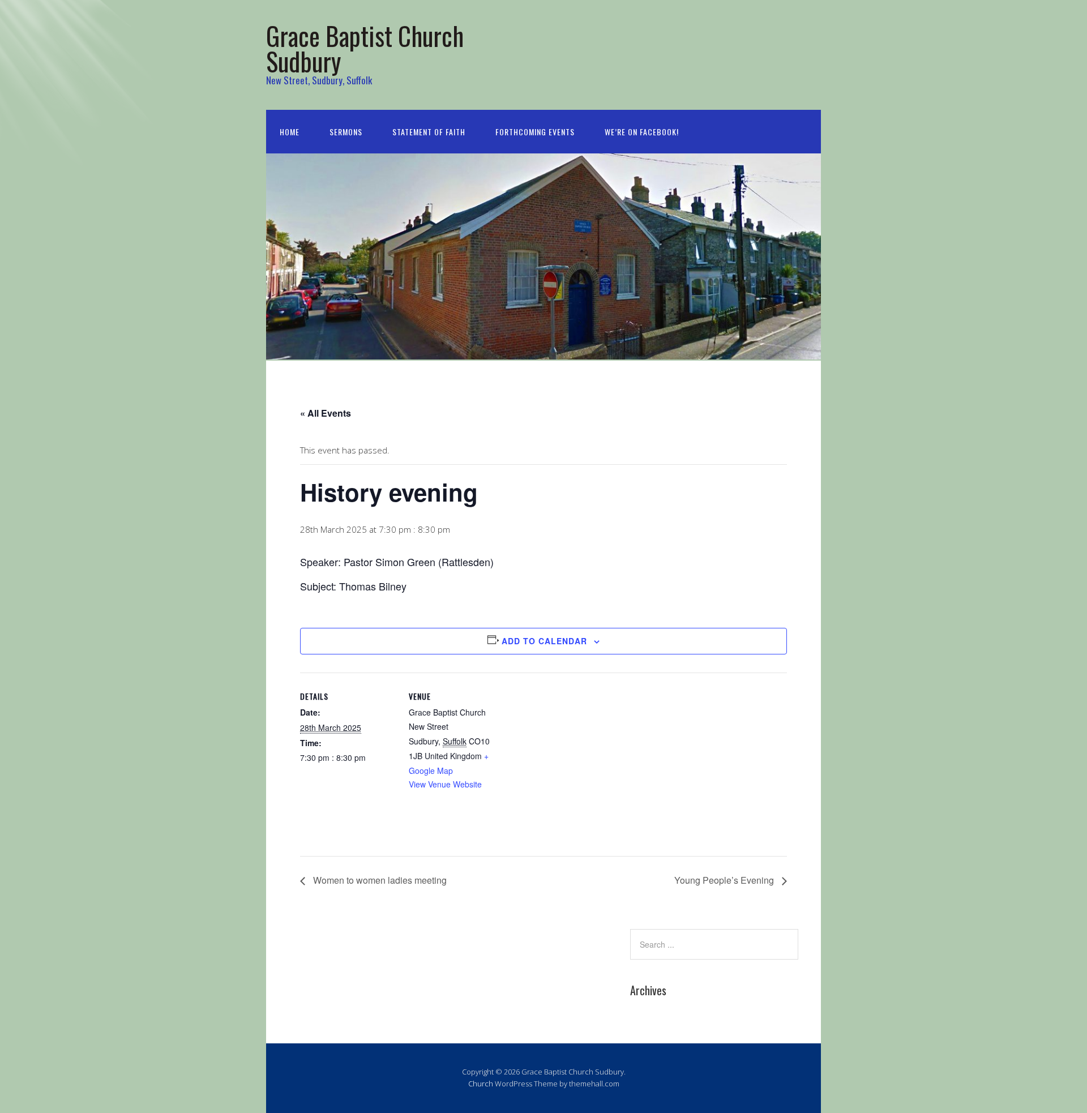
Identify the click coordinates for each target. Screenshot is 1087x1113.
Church (480, 1083)
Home (289, 132)
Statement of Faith (428, 132)
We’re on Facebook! (642, 132)
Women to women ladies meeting (379, 880)
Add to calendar (544, 641)
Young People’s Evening (725, 880)
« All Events (325, 412)
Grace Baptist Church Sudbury (365, 48)
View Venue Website (445, 784)
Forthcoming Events (535, 132)
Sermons (345, 132)
